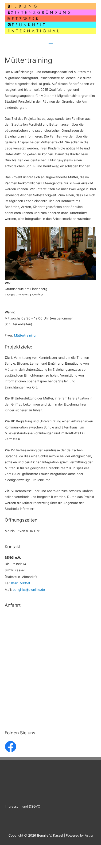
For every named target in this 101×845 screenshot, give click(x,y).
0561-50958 (20, 583)
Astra (89, 835)
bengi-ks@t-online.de (29, 589)
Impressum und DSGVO (22, 806)
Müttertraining (24, 335)
